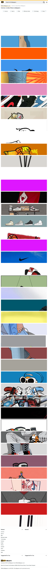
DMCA (16, 565)
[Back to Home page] (2, 2)
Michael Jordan (27, 11)
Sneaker (2, 546)
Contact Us (7, 565)
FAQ (19, 565)
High (2, 552)
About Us (3, 565)
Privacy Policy (23, 565)
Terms (27, 565)
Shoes (2, 544)
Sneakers (3, 550)
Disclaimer (12, 565)
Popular (33, 565)
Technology (36, 11)
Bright (2, 543)
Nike (19, 11)
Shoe (2, 548)
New (30, 565)
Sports (13, 11)
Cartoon (6, 11)
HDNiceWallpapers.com (5, 5)
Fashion (44, 11)
